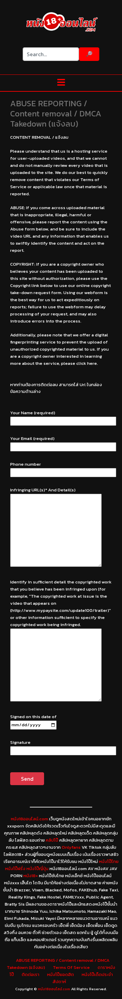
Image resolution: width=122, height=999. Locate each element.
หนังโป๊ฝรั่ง (15, 868)
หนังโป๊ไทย (109, 861)
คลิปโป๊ (52, 840)
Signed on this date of (33, 716)
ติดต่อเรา (30, 974)
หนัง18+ (30, 875)
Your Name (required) (32, 412)
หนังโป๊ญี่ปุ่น (37, 868)
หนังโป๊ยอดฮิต (60, 974)
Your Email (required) (32, 438)
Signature (20, 742)
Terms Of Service (71, 967)
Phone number (25, 464)
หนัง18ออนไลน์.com (29, 819)
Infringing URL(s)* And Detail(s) (43, 490)
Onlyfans (71, 847)
